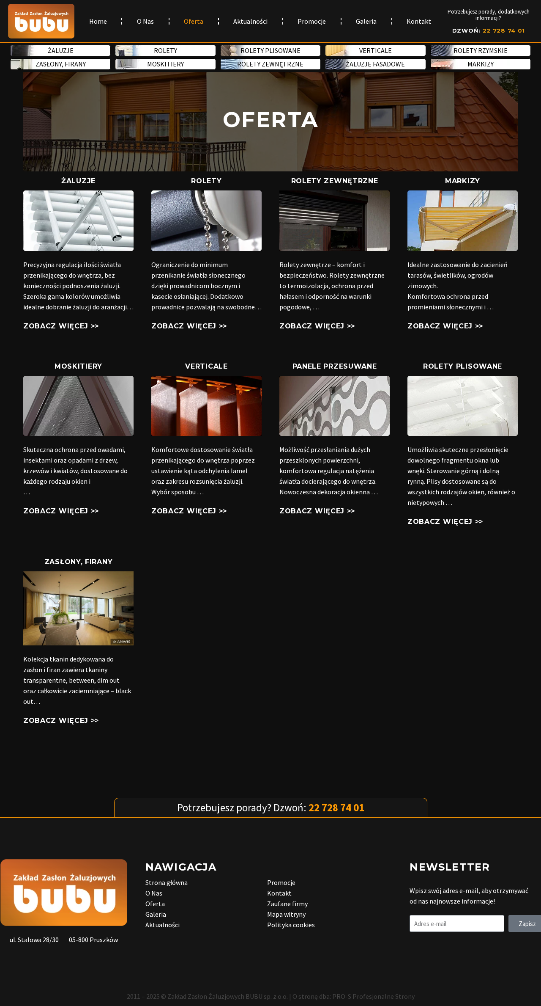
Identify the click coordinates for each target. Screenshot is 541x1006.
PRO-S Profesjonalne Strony (373, 996)
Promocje (312, 21)
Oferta (193, 21)
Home (98, 21)
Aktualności (250, 21)
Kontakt (419, 21)
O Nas (145, 21)
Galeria (366, 21)
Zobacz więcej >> (61, 326)
